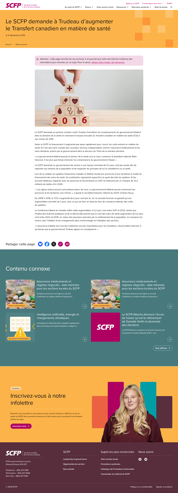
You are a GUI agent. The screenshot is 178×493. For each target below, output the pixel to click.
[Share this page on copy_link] (60, 244)
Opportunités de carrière (74, 464)
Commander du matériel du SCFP (115, 474)
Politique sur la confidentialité (141, 487)
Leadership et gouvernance (75, 459)
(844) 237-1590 (22, 476)
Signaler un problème (164, 487)
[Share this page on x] (53, 244)
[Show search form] (171, 7)
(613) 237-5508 (24, 473)
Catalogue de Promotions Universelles (117, 469)
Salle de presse (161, 7)
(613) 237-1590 (23, 470)
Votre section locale (105, 7)
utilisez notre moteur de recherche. (108, 62)
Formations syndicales (110, 464)
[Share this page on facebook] (47, 244)
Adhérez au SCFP (132, 3)
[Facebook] (140, 459)
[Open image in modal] (89, 98)
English (169, 3)
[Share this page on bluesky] (40, 244)
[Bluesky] (145, 459)
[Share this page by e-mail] (67, 244)
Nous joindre (68, 469)
